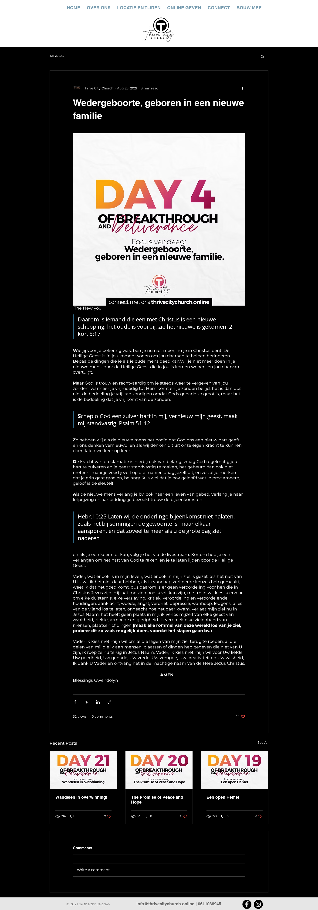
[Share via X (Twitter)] (86, 702)
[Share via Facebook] (75, 702)
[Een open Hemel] (234, 770)
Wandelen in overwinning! (81, 797)
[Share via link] (109, 702)
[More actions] (242, 88)
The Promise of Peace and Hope (157, 799)
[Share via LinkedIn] (98, 702)
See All (262, 742)
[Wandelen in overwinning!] (83, 770)
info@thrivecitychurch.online (165, 903)
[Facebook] (246, 904)
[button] (262, 56)
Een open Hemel (222, 797)
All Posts (57, 56)
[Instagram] (258, 904)
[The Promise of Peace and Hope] (159, 770)
